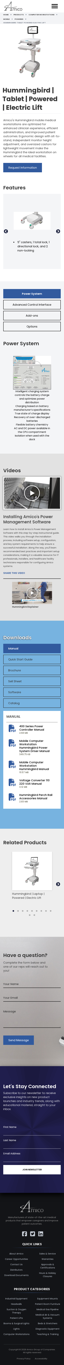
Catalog (14, 703)
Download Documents (16, 1275)
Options (32, 326)
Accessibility (41, 1358)
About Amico (16, 1253)
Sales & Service (47, 1253)
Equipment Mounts (47, 1298)
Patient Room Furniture (47, 1304)
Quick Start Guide (20, 659)
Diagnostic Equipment (47, 1328)
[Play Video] (32, 493)
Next (58, 231)
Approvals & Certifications (47, 1266)
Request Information (22, 168)
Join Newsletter (32, 1169)
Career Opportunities (16, 1259)
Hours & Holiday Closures (47, 1275)
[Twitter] (32, 1232)
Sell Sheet (15, 681)
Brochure (14, 670)
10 (29, 915)
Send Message (18, 1040)
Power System (32, 294)
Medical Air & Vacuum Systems (47, 1316)
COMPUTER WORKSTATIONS (42, 14)
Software (14, 692)
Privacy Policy (23, 1358)
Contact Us (16, 1264)
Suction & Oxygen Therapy (16, 1311)
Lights (16, 1328)
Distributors (16, 1269)
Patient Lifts (16, 1318)
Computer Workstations (16, 1334)
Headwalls (16, 1304)
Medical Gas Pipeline (48, 1309)
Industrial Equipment (16, 1298)
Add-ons (32, 315)
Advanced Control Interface (32, 305)
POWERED (19, 19)
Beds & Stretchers (47, 1323)
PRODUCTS (19, 14)
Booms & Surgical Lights (16, 1323)
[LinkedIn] (40, 1232)
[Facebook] (24, 1232)
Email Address (11, 1153)
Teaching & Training (48, 1334)
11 (34, 915)
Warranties (47, 1259)
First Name (9, 1127)
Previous (6, 231)
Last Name (9, 1140)
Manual (13, 648)
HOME (6, 14)
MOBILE (6, 19)
